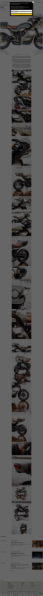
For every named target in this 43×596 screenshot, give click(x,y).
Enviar (21, 14)
